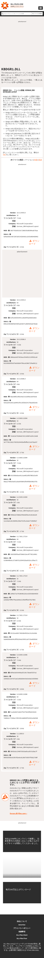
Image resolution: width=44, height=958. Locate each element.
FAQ (4, 154)
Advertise (21, 925)
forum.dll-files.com (18, 813)
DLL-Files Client (21, 935)
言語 (40, 160)
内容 (35, 160)
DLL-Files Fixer (22, 938)
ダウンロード (34, 242)
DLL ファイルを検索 (37, 13)
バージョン (28, 160)
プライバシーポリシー (21, 928)
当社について (22, 921)
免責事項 (21, 931)
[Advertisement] (22, 45)
